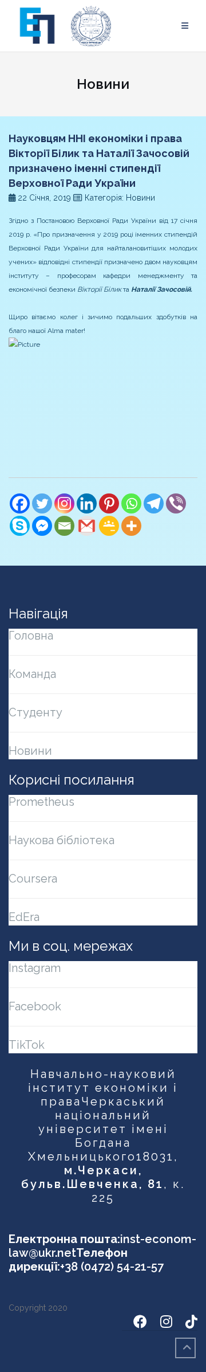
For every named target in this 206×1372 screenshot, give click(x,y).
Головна (31, 635)
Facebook (35, 1006)
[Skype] (20, 526)
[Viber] (176, 503)
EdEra (24, 917)
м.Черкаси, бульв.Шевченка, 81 (92, 1177)
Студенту (35, 712)
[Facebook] (20, 503)
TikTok (27, 1045)
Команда (32, 674)
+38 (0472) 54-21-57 (112, 1266)
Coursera (33, 878)
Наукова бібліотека (61, 840)
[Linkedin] (87, 503)
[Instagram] (64, 503)
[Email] (64, 526)
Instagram (35, 968)
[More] (131, 526)
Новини (30, 751)
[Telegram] (154, 503)
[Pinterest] (109, 503)
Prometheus (41, 802)
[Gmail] (87, 526)
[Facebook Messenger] (42, 526)
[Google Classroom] (109, 526)
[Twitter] (42, 503)
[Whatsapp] (131, 503)
